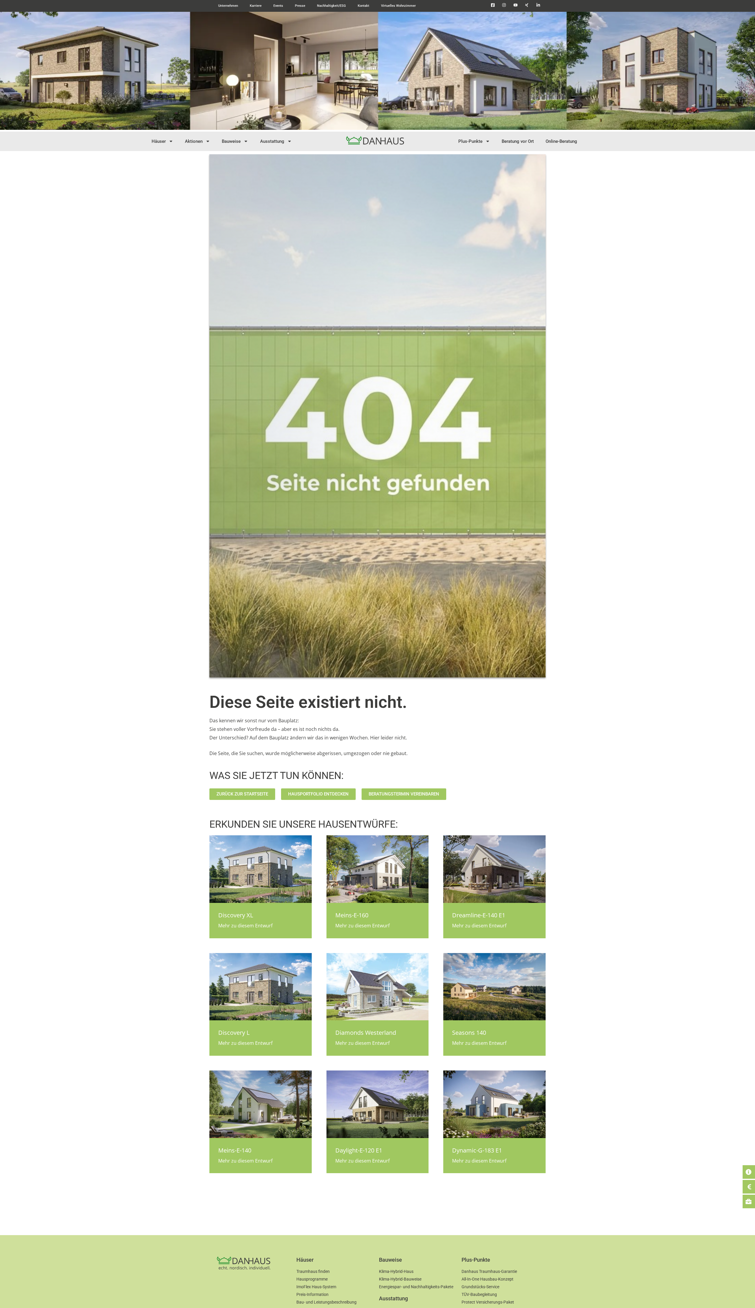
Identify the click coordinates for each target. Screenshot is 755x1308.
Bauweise (231, 141)
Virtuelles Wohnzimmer (398, 6)
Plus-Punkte (470, 141)
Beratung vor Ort (518, 141)
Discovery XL (235, 915)
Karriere (256, 6)
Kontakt (363, 6)
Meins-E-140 (234, 1150)
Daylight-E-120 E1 (358, 1150)
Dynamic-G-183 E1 (477, 1150)
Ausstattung (272, 141)
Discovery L (234, 1033)
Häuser (159, 141)
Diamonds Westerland (365, 1033)
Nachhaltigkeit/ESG (331, 6)
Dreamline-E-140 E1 (478, 915)
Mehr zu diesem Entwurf (245, 925)
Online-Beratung (561, 141)
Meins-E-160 (351, 915)
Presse (300, 6)
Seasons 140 (469, 1033)
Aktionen (194, 141)
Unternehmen (228, 6)
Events (278, 6)
